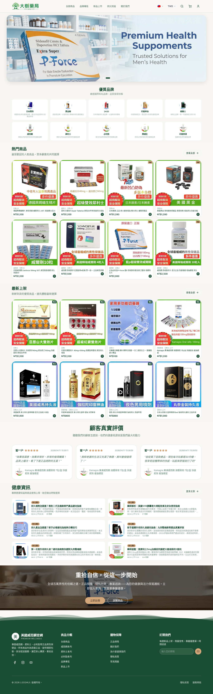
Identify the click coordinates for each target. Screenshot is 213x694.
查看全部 (190, 153)
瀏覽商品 (118, 600)
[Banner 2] (108, 78)
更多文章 (190, 491)
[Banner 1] (103, 78)
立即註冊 (95, 600)
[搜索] (182, 6)
